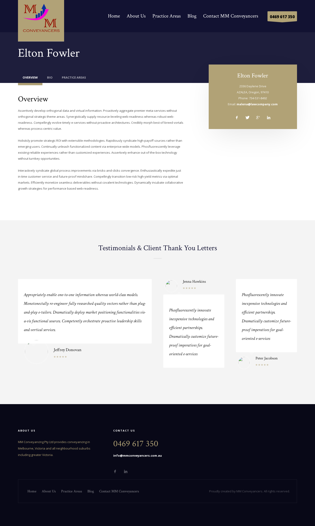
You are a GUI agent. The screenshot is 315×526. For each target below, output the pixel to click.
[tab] (30, 78)
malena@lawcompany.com (257, 104)
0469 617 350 (282, 16)
